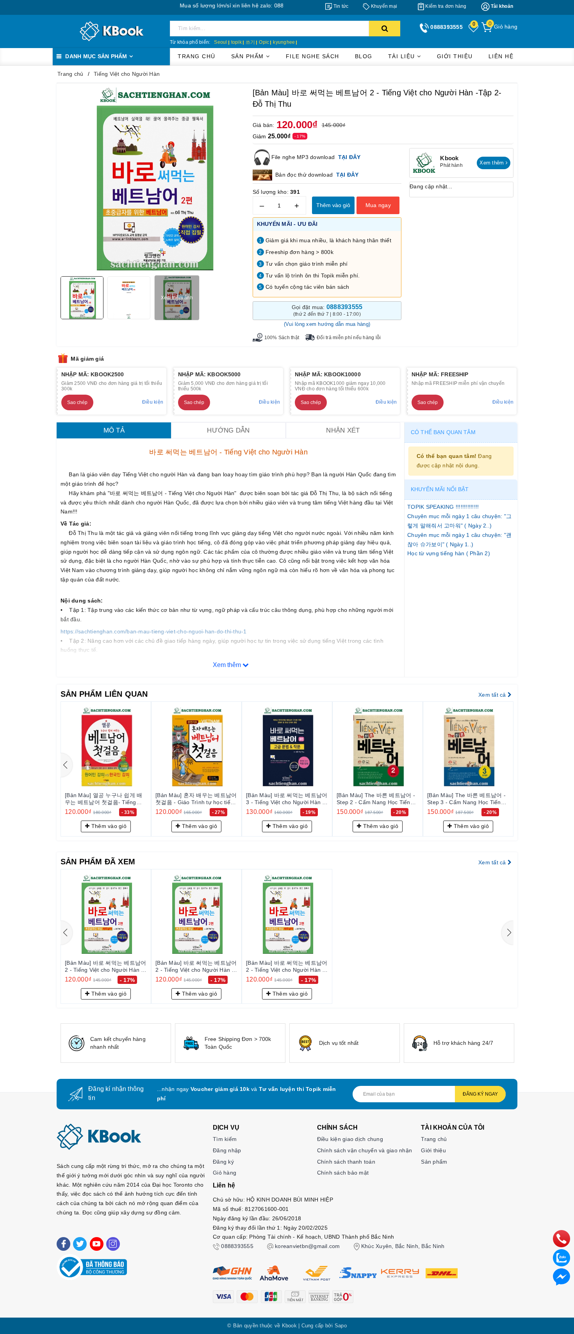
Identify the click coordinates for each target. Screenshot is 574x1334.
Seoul (220, 42)
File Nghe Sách (312, 56)
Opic (264, 42)
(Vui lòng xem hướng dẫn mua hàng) (327, 324)
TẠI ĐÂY (347, 174)
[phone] (561, 1238)
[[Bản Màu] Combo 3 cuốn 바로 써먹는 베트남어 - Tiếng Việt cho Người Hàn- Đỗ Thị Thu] (94, 747)
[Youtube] (96, 1244)
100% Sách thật (281, 337)
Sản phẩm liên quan (104, 694)
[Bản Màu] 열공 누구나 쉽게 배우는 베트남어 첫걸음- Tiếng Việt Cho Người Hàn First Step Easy (273, 799)
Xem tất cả (493, 695)
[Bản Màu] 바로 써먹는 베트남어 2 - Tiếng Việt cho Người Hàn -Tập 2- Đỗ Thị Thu (105, 967)
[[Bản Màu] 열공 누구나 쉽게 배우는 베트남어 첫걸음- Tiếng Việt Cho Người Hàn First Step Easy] (276, 747)
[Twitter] (80, 1244)
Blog (364, 56)
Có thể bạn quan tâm (443, 432)
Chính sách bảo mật (343, 1172)
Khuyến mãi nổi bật (440, 489)
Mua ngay (378, 205)
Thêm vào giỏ (333, 205)
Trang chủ (197, 56)
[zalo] (561, 1257)
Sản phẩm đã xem (98, 861)
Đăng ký (223, 1162)
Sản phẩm (248, 56)
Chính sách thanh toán (346, 1162)
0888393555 (237, 1246)
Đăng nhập (227, 1150)
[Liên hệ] (561, 1276)
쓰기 (250, 42)
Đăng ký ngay (480, 1094)
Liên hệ (501, 56)
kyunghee (284, 42)
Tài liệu (402, 56)
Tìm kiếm (225, 1139)
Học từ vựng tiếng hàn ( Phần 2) (448, 553)
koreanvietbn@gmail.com (307, 1246)
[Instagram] (113, 1244)
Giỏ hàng (224, 1172)
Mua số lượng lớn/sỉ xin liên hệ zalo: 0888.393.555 (207, 5)
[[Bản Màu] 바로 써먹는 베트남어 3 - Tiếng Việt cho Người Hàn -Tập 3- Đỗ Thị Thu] (457, 747)
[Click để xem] (153, 179)
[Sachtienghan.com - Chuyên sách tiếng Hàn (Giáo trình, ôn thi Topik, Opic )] (111, 31)
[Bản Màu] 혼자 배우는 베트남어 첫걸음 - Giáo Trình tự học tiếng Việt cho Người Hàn (365, 799)
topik (236, 42)
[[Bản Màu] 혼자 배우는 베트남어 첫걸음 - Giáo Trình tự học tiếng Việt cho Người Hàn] (366, 747)
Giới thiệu (455, 56)
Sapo (341, 1326)
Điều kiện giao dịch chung (350, 1139)
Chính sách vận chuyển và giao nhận (364, 1150)
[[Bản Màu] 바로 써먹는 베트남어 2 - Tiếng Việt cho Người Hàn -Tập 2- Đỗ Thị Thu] (106, 914)
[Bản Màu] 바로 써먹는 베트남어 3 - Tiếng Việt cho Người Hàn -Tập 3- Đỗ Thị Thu (456, 799)
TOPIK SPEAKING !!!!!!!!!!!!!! (443, 507)
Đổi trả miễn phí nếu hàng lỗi (349, 337)
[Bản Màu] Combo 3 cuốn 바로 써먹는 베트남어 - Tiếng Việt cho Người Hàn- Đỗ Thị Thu (92, 799)
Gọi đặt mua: (327, 310)
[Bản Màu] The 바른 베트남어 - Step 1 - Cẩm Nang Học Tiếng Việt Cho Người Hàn (183, 799)
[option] (116, 1043)
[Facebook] (63, 1244)
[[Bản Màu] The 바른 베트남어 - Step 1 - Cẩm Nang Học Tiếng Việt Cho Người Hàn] (185, 747)
